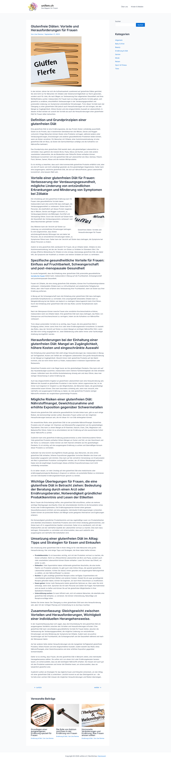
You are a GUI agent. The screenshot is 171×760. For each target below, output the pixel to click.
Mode (117, 58)
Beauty (117, 47)
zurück (38, 687)
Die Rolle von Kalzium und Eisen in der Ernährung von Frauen (66, 731)
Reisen (117, 61)
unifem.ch (47, 5)
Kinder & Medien (137, 7)
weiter (97, 687)
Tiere (117, 69)
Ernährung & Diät (36, 738)
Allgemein (119, 40)
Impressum (102, 756)
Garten (117, 54)
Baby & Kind (119, 44)
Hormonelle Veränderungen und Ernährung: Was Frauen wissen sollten (93, 732)
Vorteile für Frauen (38, 276)
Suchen (118, 21)
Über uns (124, 7)
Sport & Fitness (121, 65)
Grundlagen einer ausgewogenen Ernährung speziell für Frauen (41, 732)
